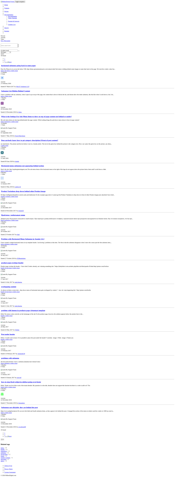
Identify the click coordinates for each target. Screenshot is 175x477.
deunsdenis (21, 403)
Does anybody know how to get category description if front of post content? (29, 140)
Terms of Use (8, 466)
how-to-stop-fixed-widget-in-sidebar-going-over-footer (21, 382)
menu (2, 70)
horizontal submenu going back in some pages (18, 66)
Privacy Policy (8, 469)
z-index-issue (14, 70)
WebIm (17, 330)
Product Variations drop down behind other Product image (23, 191)
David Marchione (20, 136)
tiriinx (20, 112)
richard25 (21, 211)
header (3, 268)
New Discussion (5, 41)
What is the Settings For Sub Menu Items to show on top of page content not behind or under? (36, 117)
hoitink (17, 161)
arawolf (19, 377)
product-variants (5, 196)
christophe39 (21, 353)
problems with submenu (10, 358)
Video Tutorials (12, 18)
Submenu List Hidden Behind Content (15, 91)
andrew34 (18, 187)
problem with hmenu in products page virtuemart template (23, 310)
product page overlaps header (12, 263)
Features (6, 8)
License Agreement (9, 472)
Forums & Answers (13, 21)
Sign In (6, 28)
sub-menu (7, 70)
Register (6, 31)
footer (2, 387)
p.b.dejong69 (22, 427)
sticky (6, 387)
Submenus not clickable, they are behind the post (19, 407)
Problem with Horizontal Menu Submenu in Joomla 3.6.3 (22, 239)
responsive (7, 121)
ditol (18, 234)
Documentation (12, 16)
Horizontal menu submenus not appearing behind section (22, 166)
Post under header (8, 334)
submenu (7, 244)
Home (6, 5)
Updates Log (11, 24)
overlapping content (8, 287)
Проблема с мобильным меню (13, 215)
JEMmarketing (21, 258)
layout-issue (8, 268)
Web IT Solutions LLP (22, 86)
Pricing (6, 11)
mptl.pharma (18, 282)
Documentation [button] (8, 14)
